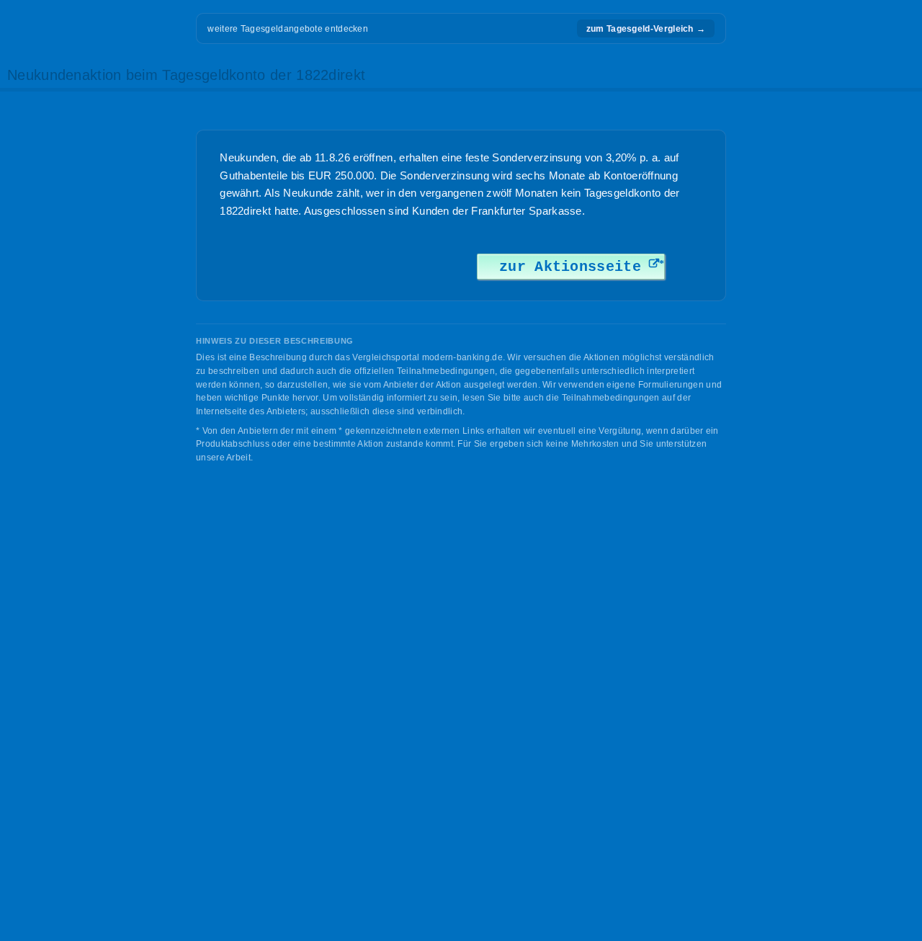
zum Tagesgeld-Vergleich (646, 29)
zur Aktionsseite (570, 267)
